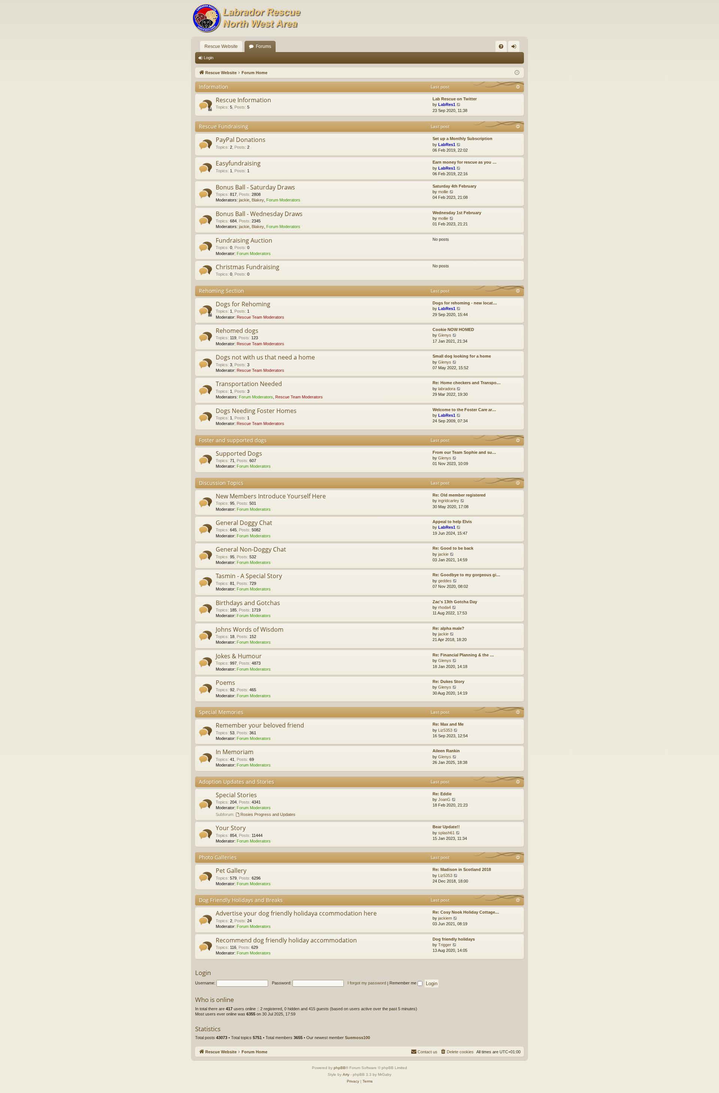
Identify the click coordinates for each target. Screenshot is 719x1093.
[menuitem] (501, 46)
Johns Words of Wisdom (249, 629)
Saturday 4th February (454, 186)
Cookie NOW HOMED (453, 329)
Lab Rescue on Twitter (455, 99)
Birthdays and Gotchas (248, 603)
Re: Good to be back (453, 548)
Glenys (444, 335)
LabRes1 (446, 104)
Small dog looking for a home (462, 356)
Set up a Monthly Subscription (462, 138)
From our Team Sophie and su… (464, 452)
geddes (445, 581)
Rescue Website (221, 46)
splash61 (446, 833)
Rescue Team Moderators (260, 317)
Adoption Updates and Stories (236, 781)
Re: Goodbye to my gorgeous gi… (466, 575)
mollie (443, 191)
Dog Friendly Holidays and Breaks (241, 900)
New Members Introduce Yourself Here (271, 496)
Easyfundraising (238, 163)
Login (208, 57)
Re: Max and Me (448, 724)
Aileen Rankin (446, 751)
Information (213, 86)
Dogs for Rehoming (243, 304)
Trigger (444, 944)
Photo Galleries (218, 857)
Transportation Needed (249, 384)
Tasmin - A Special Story (249, 576)
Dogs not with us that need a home (265, 357)
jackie (244, 200)
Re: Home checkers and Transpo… (467, 382)
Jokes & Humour (239, 656)
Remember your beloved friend (260, 725)
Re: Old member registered (459, 495)
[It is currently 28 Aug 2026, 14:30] (517, 73)
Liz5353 (445, 730)
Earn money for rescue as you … (465, 162)
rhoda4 (444, 607)
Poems (225, 682)
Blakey (258, 200)
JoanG (444, 799)
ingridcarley (448, 500)
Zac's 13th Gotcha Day (455, 601)
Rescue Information (243, 100)
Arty (346, 1074)
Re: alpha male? (448, 628)
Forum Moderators (283, 200)
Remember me (403, 983)
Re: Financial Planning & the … (463, 655)
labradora (446, 388)
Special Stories (236, 795)
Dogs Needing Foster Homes (256, 411)
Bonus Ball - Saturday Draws (255, 187)
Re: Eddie (442, 794)
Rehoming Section (221, 290)
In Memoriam (235, 752)
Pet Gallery (231, 870)
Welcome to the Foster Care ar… (464, 409)
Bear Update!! (446, 827)
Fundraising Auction (244, 240)
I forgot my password (367, 983)
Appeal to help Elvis (452, 521)
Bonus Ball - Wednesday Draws (259, 214)
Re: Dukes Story (448, 681)
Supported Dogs (239, 453)
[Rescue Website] (247, 18)
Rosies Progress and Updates (267, 814)
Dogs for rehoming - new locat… (465, 303)
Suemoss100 (357, 1037)
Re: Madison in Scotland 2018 (462, 869)
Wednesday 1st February (457, 212)
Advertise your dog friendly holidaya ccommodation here (296, 913)
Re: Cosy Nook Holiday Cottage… (466, 912)
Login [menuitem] (515, 48)
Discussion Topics (221, 482)
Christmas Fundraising (247, 267)
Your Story (231, 828)
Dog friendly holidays (454, 939)
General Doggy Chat (244, 523)
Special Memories (221, 712)
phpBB (340, 1068)
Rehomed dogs (237, 331)
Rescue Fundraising (223, 126)
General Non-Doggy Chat (251, 549)
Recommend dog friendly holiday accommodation (286, 940)
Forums (263, 46)
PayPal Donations (241, 140)
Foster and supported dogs (233, 440)
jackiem (445, 918)
